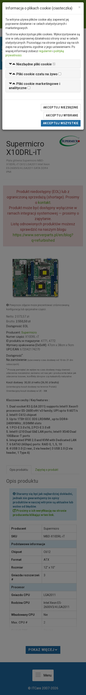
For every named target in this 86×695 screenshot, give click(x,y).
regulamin (45, 51)
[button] (30, 64)
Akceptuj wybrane (62, 115)
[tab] (43, 64)
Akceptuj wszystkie (60, 123)
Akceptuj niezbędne (60, 107)
